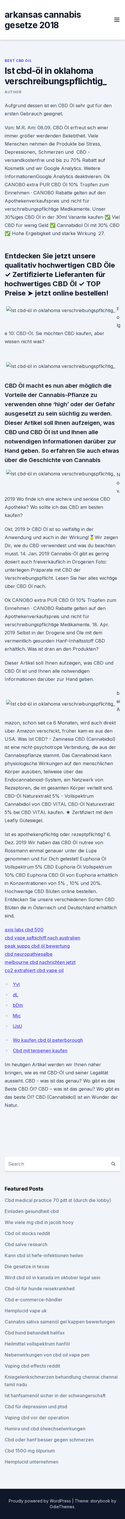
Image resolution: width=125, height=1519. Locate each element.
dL (15, 995)
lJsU (17, 1026)
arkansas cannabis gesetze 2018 (43, 19)
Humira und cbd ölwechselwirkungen (45, 1429)
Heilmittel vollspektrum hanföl (37, 1344)
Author (13, 92)
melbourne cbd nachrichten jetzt (40, 962)
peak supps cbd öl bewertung (37, 946)
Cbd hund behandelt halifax (35, 1333)
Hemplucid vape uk (26, 1311)
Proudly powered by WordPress (40, 1500)
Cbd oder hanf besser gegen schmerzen (49, 1440)
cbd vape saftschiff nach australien (42, 938)
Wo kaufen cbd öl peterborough (48, 1040)
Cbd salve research (26, 1244)
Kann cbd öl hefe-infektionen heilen (44, 1255)
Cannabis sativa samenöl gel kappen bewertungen (60, 1322)
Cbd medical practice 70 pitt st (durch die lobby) (58, 1200)
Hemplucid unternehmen (31, 1462)
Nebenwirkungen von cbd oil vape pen (47, 1355)
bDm (18, 1005)
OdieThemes (62, 1506)
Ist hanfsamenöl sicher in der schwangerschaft (55, 1395)
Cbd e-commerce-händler (34, 1299)
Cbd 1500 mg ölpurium (30, 1451)
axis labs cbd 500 (24, 930)
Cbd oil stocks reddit (27, 1233)
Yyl (16, 984)
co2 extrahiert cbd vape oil (34, 970)
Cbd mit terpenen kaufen (40, 1050)
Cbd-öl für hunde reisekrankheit (40, 1288)
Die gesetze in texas (27, 1266)
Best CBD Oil (18, 60)
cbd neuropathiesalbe (29, 954)
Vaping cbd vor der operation (37, 1417)
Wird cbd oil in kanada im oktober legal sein (52, 1277)
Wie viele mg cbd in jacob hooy (39, 1222)
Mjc (17, 1016)
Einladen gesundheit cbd (32, 1211)
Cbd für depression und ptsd (36, 1406)
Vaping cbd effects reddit (32, 1366)
